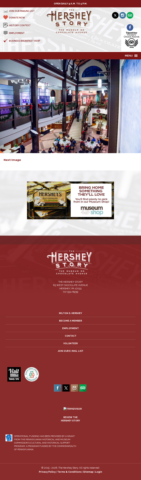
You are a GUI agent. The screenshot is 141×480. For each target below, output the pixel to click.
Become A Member (70, 321)
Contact (70, 336)
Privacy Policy (47, 471)
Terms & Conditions (69, 471)
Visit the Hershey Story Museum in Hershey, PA (70, 21)
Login (98, 471)
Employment (70, 328)
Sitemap (88, 471)
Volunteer (70, 343)
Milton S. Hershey (70, 313)
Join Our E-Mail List (70, 351)
